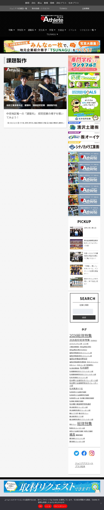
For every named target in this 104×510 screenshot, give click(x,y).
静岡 (27, 2)
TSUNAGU (63, 8)
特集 (11, 29)
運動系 (31, 29)
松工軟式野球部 (74, 368)
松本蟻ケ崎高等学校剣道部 (80, 404)
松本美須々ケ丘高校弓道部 (78, 392)
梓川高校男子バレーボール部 (79, 407)
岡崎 (52, 2)
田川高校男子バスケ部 (76, 416)
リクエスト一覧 (87, 29)
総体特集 (84, 423)
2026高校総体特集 (80, 340)
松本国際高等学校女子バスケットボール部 (83, 374)
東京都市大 (89, 365)
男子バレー (73, 424)
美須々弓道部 (88, 431)
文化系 (42, 29)
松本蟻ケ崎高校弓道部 (76, 401)
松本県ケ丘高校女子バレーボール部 (84, 380)
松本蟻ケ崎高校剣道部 (87, 398)
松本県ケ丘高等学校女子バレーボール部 (84, 384)
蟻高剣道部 (79, 435)
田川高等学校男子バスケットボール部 (81, 419)
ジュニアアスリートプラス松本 (84, 465)
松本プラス (74, 2)
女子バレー (73, 365)
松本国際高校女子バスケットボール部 (81, 371)
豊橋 (46, 2)
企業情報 (85, 8)
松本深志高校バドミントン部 (79, 377)
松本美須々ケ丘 (76, 388)
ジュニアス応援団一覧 (18, 8)
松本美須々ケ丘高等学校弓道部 (79, 395)
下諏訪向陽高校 (74, 347)
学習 (51, 29)
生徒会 (61, 29)
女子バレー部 (81, 365)
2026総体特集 (81, 335)
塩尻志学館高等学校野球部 (78, 362)
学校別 (20, 29)
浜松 (33, 2)
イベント (72, 29)
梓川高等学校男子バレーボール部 (80, 410)
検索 (84, 317)
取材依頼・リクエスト (41, 8)
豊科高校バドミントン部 (77, 438)
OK (40, 506)
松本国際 (84, 367)
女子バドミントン (92, 362)
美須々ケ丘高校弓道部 (76, 431)
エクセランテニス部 (76, 344)
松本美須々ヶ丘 (74, 398)
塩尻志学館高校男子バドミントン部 (81, 356)
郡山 (40, 2)
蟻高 (72, 434)
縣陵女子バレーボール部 (77, 428)
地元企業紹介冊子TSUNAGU (78, 350)
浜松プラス (61, 2)
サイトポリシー (60, 506)
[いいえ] (101, 503)
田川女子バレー (83, 413)
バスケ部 (85, 344)
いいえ (47, 506)
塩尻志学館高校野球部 (78, 358)
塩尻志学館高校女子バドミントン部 (81, 353)
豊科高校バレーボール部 (77, 441)
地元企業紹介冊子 (85, 347)
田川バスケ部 (74, 413)
